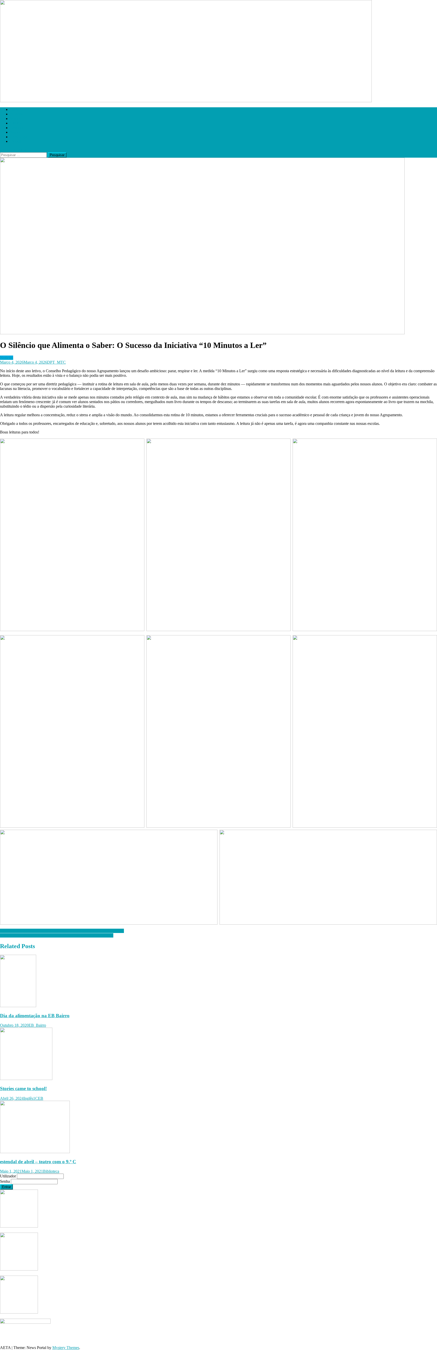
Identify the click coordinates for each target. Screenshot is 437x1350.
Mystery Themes (65, 1347)
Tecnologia (19, 137)
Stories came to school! (23, 1088)
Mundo (16, 118)
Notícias (16, 114)
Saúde (15, 132)
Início (14, 109)
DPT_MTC (56, 362)
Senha (5, 1181)
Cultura (16, 123)
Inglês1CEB (33, 1098)
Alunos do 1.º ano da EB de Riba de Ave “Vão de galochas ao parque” (56, 935)
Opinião (16, 141)
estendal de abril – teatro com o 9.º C (38, 1161)
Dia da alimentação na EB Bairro (35, 1015)
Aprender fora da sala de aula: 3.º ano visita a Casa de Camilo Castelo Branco (62, 931)
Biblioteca (51, 1171)
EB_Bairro (37, 1025)
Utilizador (8, 1176)
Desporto (17, 128)
